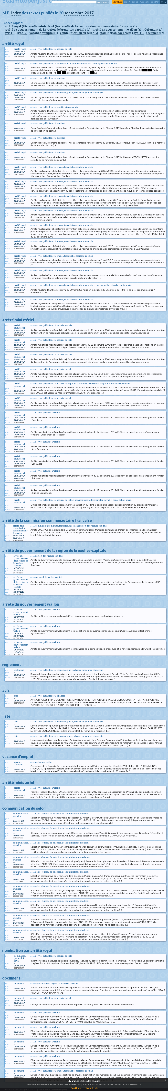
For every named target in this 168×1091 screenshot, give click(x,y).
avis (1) (9, 32)
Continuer (76, 1088)
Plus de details (91, 1088)
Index (16, 12)
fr (162, 2)
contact (155, 2)
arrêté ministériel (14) (44, 26)
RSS (125, 2)
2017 (89, 12)
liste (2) (22, 32)
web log (144, 2)
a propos (133, 2)
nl (165, 2)
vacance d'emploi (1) (44, 32)
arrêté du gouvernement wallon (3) (117, 29)
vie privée (117, 2)
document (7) (155, 32)
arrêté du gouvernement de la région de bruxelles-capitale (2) (47, 29)
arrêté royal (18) (16, 26)
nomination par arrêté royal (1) (122, 32)
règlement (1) (152, 29)
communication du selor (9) (79, 32)
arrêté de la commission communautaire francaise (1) (99, 26)
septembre (74, 12)
